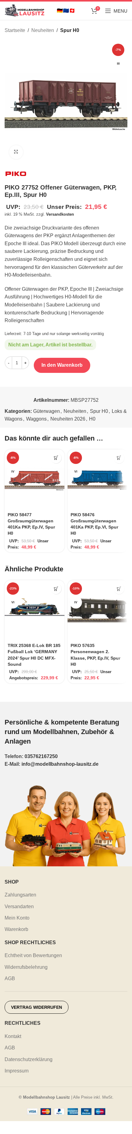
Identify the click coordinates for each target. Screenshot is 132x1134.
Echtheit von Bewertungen (33, 955)
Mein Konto (17, 917)
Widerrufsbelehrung (26, 967)
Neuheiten (42, 30)
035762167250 (41, 756)
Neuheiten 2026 (67, 418)
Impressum (17, 1070)
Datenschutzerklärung (28, 1059)
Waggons (36, 418)
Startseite (15, 30)
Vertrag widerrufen (36, 1007)
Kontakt (13, 1036)
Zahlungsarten (20, 894)
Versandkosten (60, 214)
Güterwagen (46, 411)
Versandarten (19, 906)
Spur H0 (69, 30)
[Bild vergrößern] (16, 152)
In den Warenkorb (62, 365)
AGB (10, 978)
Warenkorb (16, 929)
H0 (92, 418)
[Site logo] (25, 10)
